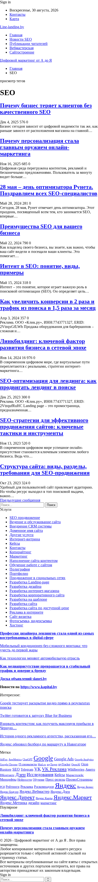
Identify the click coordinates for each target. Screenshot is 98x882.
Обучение (38, 779)
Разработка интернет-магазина (34, 591)
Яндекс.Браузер (9, 792)
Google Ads (64, 759)
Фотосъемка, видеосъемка (31, 621)
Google (43, 758)
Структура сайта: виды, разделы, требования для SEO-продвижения (45, 469)
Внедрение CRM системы (31, 526)
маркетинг (48, 803)
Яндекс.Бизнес (85, 786)
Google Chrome (9, 764)
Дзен (20, 774)
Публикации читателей (29, 44)
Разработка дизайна (25, 586)
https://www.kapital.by (38, 687)
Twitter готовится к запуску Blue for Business (36, 715)
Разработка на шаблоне (28, 599)
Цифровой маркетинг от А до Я (26, 60)
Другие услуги (22, 535)
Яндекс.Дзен (60, 791)
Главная (16, 35)
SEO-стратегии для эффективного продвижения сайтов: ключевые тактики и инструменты (44, 426)
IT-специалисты (28, 764)
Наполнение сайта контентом (34, 561)
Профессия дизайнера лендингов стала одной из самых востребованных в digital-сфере (47, 635)
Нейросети (24, 779)
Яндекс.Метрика (13, 803)
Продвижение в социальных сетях (37, 578)
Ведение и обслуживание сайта (35, 522)
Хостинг (16, 625)
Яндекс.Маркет (73, 797)
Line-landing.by (12, 27)
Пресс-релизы (55, 779)
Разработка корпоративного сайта (37, 595)
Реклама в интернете (26, 612)
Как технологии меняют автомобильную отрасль (40, 658)
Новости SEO (21, 39)
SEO (16, 769)
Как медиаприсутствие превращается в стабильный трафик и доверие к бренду (45, 668)
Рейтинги (13, 787)
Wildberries (76, 769)
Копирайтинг (20, 552)
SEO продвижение (25, 518)
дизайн (33, 803)
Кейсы (15, 543)
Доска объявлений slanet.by (23, 679)
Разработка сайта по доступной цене (39, 608)
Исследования (40, 774)
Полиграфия (20, 569)
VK (37, 769)
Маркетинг (19, 556)
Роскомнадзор (44, 787)
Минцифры (8, 779)
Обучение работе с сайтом (31, 565)
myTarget (52, 764)
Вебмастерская (22, 48)
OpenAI (75, 764)
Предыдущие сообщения (20, 500)
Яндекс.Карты (44, 798)
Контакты (17, 14)
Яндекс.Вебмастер (34, 791)
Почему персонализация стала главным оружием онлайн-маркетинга (39, 147)
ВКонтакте (7, 775)
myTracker (64, 764)
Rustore (5, 769)
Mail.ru (42, 764)
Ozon (84, 764)
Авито (90, 769)
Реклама (26, 786)
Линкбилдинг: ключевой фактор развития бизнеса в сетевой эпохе (43, 344)
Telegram (27, 769)
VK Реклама (54, 769)
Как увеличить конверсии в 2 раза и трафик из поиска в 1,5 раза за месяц (48, 304)
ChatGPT (28, 759)
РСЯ (2, 786)
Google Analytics (84, 759)
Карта (14, 19)
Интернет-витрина (25, 539)
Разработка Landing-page (29, 582)
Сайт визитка (20, 617)
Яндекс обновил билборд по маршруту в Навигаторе (43, 744)
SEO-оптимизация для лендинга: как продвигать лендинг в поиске (48, 384)
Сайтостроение (22, 52)
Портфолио (19, 574)
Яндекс (65, 785)
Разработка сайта (23, 604)
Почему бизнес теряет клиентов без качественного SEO (46, 108)
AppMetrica (15, 759)
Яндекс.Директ (17, 797)
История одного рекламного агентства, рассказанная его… (48, 736)
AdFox (4, 759)
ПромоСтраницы (79, 779)
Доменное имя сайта (26, 530)
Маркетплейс (75, 775)
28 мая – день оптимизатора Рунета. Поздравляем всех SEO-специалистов (48, 190)
